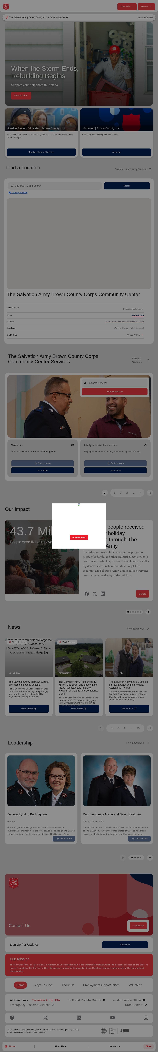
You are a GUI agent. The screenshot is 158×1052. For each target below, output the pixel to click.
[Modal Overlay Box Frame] (79, 526)
